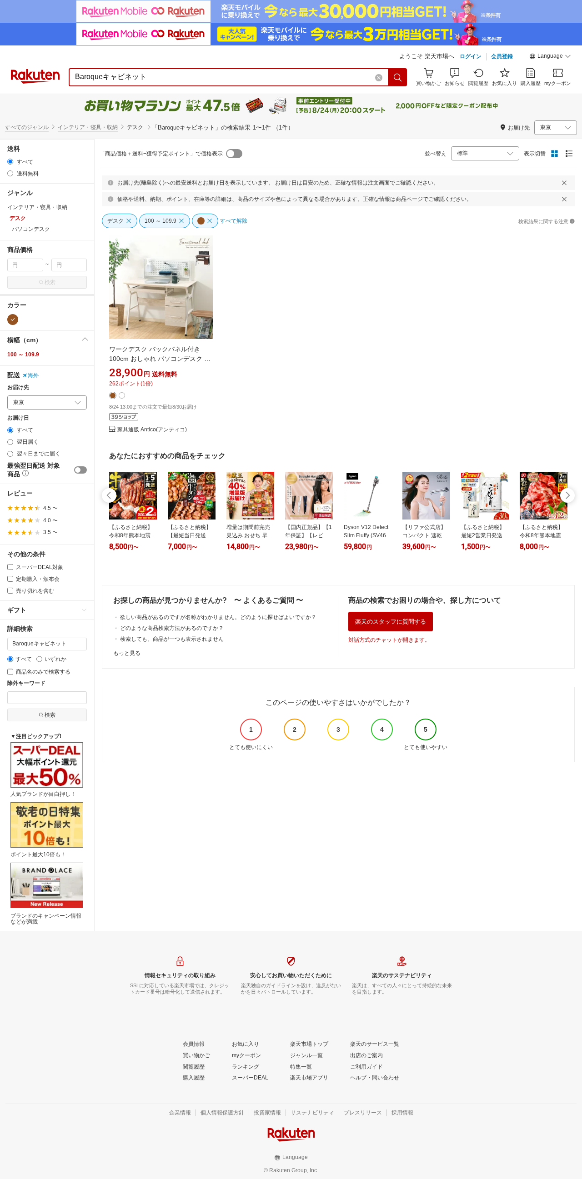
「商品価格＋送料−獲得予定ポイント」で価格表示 (161, 153)
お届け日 (18, 418)
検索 (50, 282)
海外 (33, 375)
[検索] (398, 77)
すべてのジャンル (27, 127)
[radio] (10, 162)
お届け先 (18, 387)
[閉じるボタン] (564, 182)
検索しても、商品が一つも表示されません (172, 639)
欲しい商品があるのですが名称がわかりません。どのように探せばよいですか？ (218, 617)
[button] (550, 57)
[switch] (80, 470)
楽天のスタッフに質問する (390, 621)
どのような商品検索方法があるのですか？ (172, 628)
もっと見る (126, 653)
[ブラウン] (12, 319)
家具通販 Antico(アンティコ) (152, 430)
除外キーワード (26, 683)
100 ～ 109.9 (23, 354)
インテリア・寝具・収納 (88, 127)
